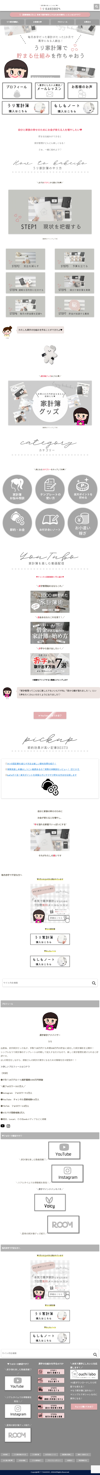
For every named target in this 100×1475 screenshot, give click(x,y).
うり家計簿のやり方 (20, 1454)
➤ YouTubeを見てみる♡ (50, 715)
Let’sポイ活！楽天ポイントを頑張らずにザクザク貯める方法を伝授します (42, 775)
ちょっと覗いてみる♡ (84, 1407)
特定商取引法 (83, 1460)
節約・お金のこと (83, 1454)
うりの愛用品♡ (36, 1460)
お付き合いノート (50, 1454)
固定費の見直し (66, 1454)
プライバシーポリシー (54, 1460)
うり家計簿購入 (12, 22)
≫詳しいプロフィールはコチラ (15, 1066)
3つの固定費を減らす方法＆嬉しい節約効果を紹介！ (31, 763)
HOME (5, 1454)
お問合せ (87, 22)
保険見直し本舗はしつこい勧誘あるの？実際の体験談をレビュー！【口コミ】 (43, 769)
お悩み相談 (22, 1460)
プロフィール (62, 22)
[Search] (94, 983)
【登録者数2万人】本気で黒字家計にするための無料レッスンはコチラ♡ (50, 15)
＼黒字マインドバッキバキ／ (50, 1189)
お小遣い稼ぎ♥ (7, 1460)
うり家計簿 (35, 1454)
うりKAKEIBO (45, 1472)
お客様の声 (37, 22)
